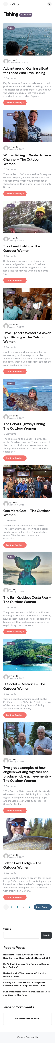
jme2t (15, 60)
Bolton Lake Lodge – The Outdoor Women (22, 865)
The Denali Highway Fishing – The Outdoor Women (25, 426)
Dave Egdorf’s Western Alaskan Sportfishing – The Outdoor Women (27, 337)
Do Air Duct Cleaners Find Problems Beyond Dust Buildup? (26, 966)
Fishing (10, 28)
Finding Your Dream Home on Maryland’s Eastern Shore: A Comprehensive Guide (24, 984)
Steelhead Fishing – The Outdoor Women (21, 248)
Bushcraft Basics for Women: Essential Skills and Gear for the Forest (26, 993)
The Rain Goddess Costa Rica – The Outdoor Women (27, 599)
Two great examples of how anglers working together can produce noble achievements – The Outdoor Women (27, 774)
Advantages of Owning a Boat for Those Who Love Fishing (25, 70)
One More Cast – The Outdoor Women (26, 513)
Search (7, 929)
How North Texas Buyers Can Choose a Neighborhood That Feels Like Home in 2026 (26, 956)
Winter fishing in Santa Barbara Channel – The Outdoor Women (27, 159)
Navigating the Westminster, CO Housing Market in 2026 (25, 975)
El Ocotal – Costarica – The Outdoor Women (24, 686)
